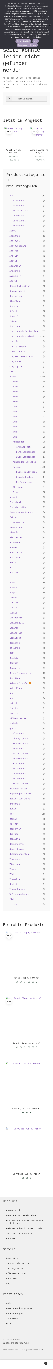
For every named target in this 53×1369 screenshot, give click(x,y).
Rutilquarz (19, 779)
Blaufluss (15, 301)
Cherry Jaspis (18, 346)
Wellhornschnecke (20, 894)
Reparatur (18, 522)
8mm (15, 437)
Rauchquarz (19, 764)
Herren (13, 562)
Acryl (13, 231)
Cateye (13, 321)
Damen (13, 377)
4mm (15, 417)
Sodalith (15, 839)
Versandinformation (17, 1263)
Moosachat (18, 226)
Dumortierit (17, 497)
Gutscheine (16, 552)
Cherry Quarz (20, 738)
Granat (13, 547)
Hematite (15, 558)
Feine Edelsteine (26, 472)
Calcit (13, 311)
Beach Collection (20, 286)
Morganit (15, 668)
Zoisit (13, 904)
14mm (15, 392)
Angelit (14, 256)
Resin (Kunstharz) (20, 799)
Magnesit (15, 643)
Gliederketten (24, 477)
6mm (15, 427)
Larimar (14, 628)
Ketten (17, 467)
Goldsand (15, 542)
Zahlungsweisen (15, 1268)
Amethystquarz (18, 246)
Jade (12, 583)
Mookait (14, 663)
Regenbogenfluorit (20, 794)
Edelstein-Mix (18, 507)
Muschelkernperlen (20, 673)
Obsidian (15, 678)
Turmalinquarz (21, 784)
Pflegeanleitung (16, 1273)
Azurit (13, 281)
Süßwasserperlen (19, 854)
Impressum (12, 1318)
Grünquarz (18, 748)
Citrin (13, 371)
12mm (15, 387)
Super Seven (17, 849)
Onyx (12, 693)
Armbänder (18, 442)
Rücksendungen (14, 1313)
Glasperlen (16, 537)
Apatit (13, 261)
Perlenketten (24, 482)
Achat (13, 196)
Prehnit (14, 723)
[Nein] (50, 25)
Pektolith (15, 703)
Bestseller (16, 296)
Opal (12, 698)
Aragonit (15, 271)
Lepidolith (16, 633)
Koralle (14, 603)
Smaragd (14, 834)
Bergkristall (17, 291)
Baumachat (18, 206)
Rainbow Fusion (19, 789)
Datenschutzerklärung (16, 1343)
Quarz (13, 728)
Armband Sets (24, 447)
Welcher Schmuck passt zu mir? (25, 1228)
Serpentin (15, 829)
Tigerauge (15, 864)
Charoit (14, 341)
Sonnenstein (17, 844)
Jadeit (13, 588)
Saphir (13, 819)
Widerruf (11, 1323)
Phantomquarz (20, 759)
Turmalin (15, 879)
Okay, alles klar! (23, 41)
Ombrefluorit (17, 688)
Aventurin (15, 276)
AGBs (8, 1303)
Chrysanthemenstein (21, 356)
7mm (15, 432)
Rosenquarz (19, 769)
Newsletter (12, 1258)
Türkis (13, 874)
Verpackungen (17, 889)
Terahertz (15, 859)
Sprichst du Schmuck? (19, 1233)
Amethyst (15, 241)
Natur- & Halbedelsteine (21, 1215)
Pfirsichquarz (21, 754)
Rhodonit (15, 804)
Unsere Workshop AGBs (19, 1308)
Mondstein (15, 658)
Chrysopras (16, 367)
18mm (15, 402)
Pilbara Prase (18, 718)
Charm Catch (13, 1210)
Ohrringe (18, 487)
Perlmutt (15, 713)
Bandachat (18, 201)
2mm (15, 407)
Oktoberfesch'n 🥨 (20, 683)
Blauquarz (18, 733)
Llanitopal (16, 638)
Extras (13, 517)
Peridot (14, 708)
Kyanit (13, 613)
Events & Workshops (21, 512)
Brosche (14, 306)
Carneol (14, 316)
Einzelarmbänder (26, 452)
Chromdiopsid (17, 351)
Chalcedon (15, 326)
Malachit (15, 648)
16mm (15, 397)
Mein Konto (9, 1364)
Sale (12, 814)
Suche (26, 1364)
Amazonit (15, 236)
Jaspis (13, 593)
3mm (15, 412)
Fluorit (14, 532)
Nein (36, 41)
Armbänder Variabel (24, 462)
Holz (12, 568)
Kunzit (13, 608)
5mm (15, 422)
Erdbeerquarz (20, 743)
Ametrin (14, 251)
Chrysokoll (16, 361)
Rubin (13, 809)
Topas (13, 869)
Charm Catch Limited (22, 336)
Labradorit (16, 618)
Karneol (14, 598)
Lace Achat (19, 221)
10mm (15, 382)
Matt (12, 653)
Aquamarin (15, 266)
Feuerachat (19, 216)
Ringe (16, 492)
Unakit (13, 884)
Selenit (14, 824)
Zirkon (13, 899)
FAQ (8, 1283)
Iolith (13, 578)
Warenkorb (40, 1362)
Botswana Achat (22, 211)
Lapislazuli (17, 623)
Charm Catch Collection (24, 331)
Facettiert (16, 527)
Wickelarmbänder (26, 457)
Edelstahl (15, 502)
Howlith (14, 573)
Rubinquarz (19, 774)
